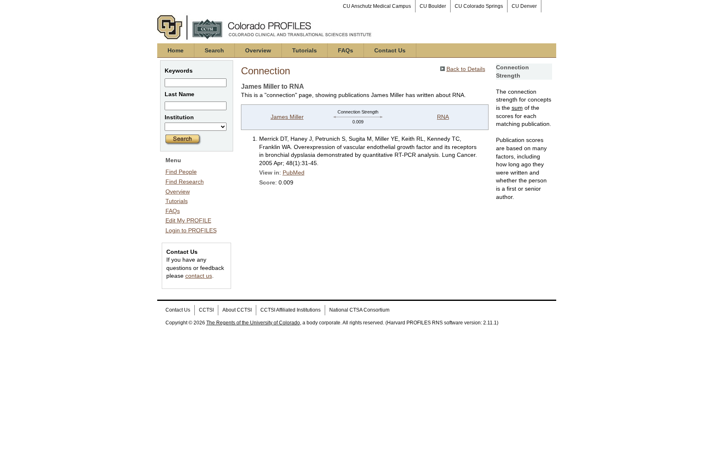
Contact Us (390, 50)
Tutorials (304, 50)
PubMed (294, 172)
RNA (443, 116)
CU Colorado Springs (479, 6)
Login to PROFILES (191, 230)
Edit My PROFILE (188, 220)
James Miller (287, 116)
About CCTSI (237, 310)
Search (214, 50)
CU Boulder (433, 6)
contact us (198, 275)
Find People (181, 171)
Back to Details (465, 69)
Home (176, 50)
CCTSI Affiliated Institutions (290, 310)
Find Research (184, 181)
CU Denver (524, 6)
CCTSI (206, 310)
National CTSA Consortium (359, 310)
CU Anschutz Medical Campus (377, 6)
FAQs (345, 50)
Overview (258, 50)
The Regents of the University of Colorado (253, 323)
